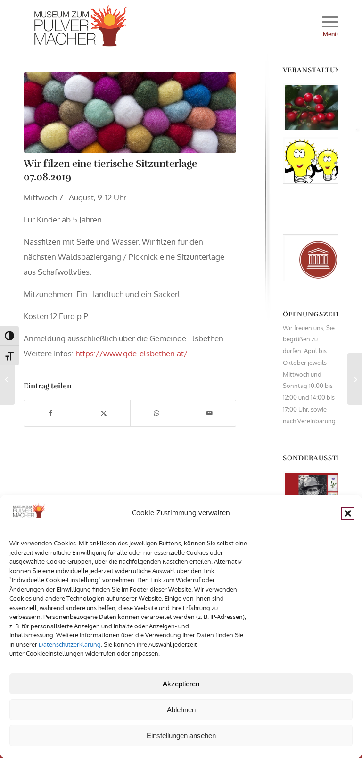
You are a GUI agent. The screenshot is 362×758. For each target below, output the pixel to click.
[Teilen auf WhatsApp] (157, 413)
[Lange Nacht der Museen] (354, 379)
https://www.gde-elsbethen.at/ (131, 353)
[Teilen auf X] (103, 413)
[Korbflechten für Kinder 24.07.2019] (7, 379)
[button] (348, 513)
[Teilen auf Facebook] (50, 413)
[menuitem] (325, 21)
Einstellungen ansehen (181, 736)
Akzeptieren (181, 684)
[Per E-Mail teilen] (209, 413)
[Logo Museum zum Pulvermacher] (79, 21)
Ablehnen (181, 710)
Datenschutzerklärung (70, 644)
